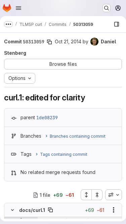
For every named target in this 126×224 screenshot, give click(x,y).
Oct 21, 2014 (68, 41)
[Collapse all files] (97, 194)
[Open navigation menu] (18, 8)
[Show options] (114, 210)
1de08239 (47, 118)
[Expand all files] (86, 194)
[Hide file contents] (12, 210)
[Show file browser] (116, 24)
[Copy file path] (50, 210)
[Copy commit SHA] (49, 42)
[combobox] (113, 194)
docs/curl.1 (32, 210)
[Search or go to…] (106, 8)
